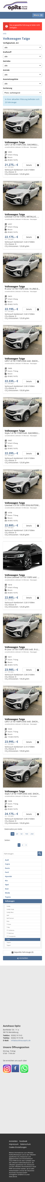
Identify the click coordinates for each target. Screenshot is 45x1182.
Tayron (9, 942)
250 (32, 834)
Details (29, 165)
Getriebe (6, 61)
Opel (7, 885)
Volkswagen (10, 901)
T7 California (10, 930)
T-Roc (8, 927)
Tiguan (9, 945)
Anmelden (13, 1141)
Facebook (23, 1141)
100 (26, 834)
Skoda (7, 893)
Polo (8, 921)
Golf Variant (10, 918)
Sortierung (7, 88)
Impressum (13, 1144)
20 (17, 834)
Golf (8, 915)
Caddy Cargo (10, 909)
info (4, 33)
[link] (38, 165)
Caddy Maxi (10, 912)
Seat (7, 889)
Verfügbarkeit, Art (11, 43)
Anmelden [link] (23, 958)
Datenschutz (25, 1144)
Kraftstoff (7, 52)
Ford (7, 872)
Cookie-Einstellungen (18, 1147)
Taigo (8, 939)
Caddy (8, 906)
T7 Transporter (11, 936)
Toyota (8, 897)
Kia (6, 881)
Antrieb (6, 70)
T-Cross (9, 924)
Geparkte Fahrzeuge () (23, 952)
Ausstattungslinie (10, 79)
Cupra (7, 864)
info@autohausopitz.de (20, 1040)
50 (21, 834)
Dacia (7, 868)
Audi (7, 860)
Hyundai (8, 876)
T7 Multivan (10, 933)
